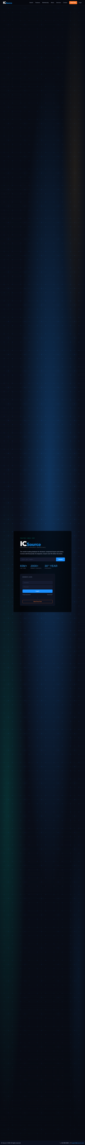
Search (31, 2)
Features (37, 2)
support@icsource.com (78, 1143)
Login (80, 2)
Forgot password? (26, 594)
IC (7, 2)
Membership (45, 2)
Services (58, 2)
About (52, 2)
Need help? (50, 594)
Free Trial (73, 2)
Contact (65, 2)
